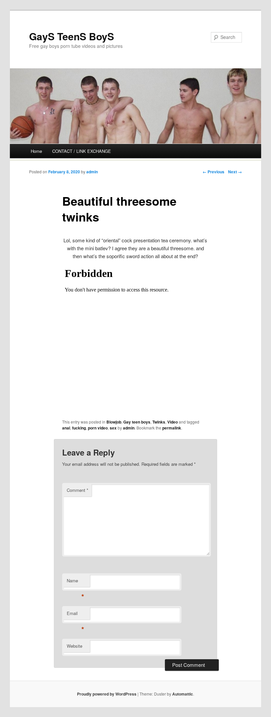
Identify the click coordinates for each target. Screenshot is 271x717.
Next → (235, 172)
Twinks (158, 422)
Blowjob (113, 422)
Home (36, 151)
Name (75, 582)
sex (113, 428)
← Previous (213, 172)
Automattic (182, 694)
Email (75, 615)
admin (92, 172)
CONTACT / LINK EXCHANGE (81, 151)
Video (172, 422)
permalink (171, 428)
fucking (79, 428)
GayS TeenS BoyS (71, 36)
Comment (77, 490)
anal (66, 428)
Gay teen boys (136, 422)
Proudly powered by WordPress (106, 694)
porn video (98, 428)
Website (74, 646)
